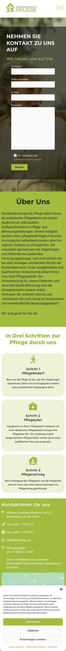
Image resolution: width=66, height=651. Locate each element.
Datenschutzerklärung (36, 646)
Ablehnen (33, 630)
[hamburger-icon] (60, 7)
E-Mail (14, 92)
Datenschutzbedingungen (28, 159)
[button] (61, 589)
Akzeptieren (33, 621)
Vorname (16, 66)
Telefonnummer (19, 79)
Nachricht (16, 105)
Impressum (52, 646)
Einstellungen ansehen (33, 639)
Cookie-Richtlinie (17, 646)
